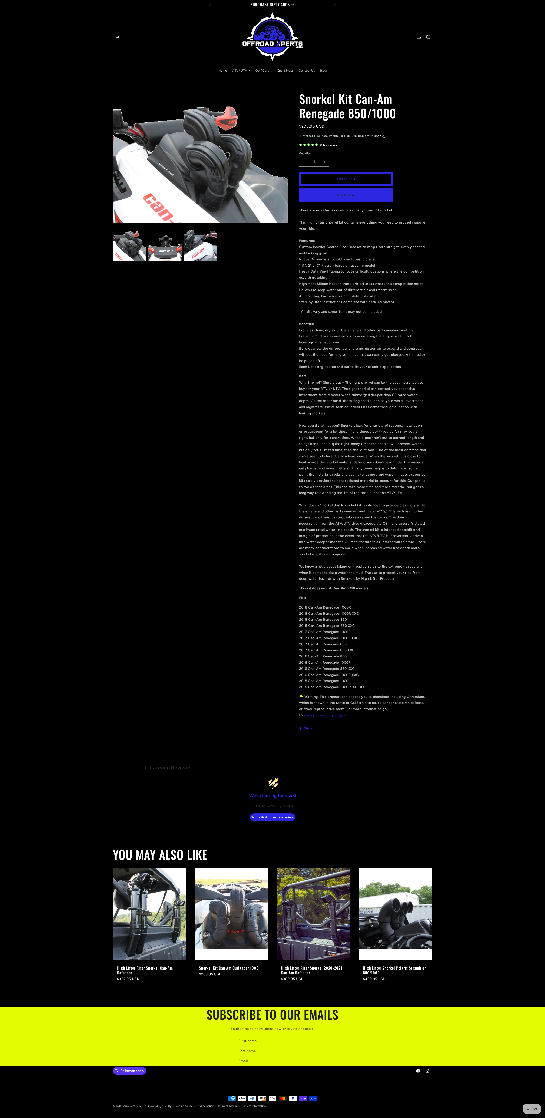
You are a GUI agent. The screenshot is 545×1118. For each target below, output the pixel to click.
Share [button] (308, 728)
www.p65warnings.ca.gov (325, 715)
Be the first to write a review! (272, 817)
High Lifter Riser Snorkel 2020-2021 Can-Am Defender (311, 970)
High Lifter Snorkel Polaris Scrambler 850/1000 (394, 970)
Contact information (254, 1106)
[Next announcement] (335, 4)
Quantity (305, 153)
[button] (117, 36)
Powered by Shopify (160, 1106)
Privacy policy (205, 1106)
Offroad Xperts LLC (135, 1106)
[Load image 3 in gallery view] (200, 244)
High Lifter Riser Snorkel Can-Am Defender (145, 970)
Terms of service (228, 1106)
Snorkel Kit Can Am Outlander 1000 (229, 968)
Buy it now (346, 195)
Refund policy (184, 1106)
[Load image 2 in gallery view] (165, 244)
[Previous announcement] (210, 4)
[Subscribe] (306, 1061)
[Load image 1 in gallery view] (129, 244)
